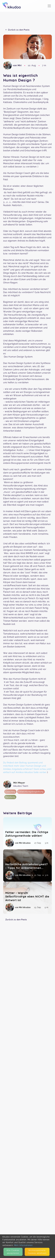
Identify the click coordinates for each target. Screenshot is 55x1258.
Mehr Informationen (23, 1245)
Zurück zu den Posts (16, 920)
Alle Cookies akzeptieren (13, 1251)
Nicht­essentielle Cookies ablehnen (37, 1251)
